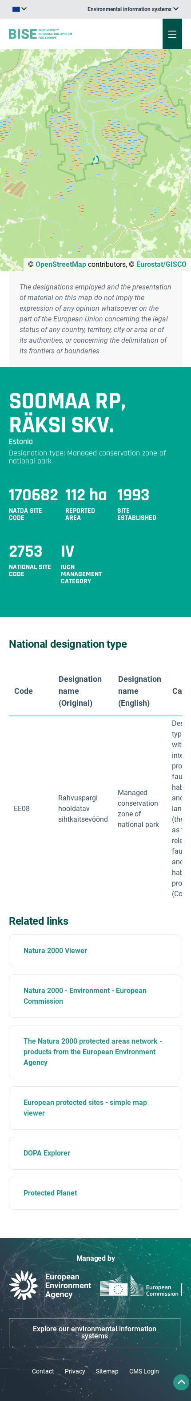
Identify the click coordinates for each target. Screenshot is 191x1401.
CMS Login (144, 1371)
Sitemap (107, 1371)
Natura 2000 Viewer (55, 950)
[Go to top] (181, 1382)
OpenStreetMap (61, 264)
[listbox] (133, 9)
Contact (43, 1371)
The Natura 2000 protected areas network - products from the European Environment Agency (93, 1052)
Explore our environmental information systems (94, 1332)
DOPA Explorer (47, 1153)
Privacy (75, 1371)
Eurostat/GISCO (161, 264)
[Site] (64, 33)
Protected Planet (50, 1193)
